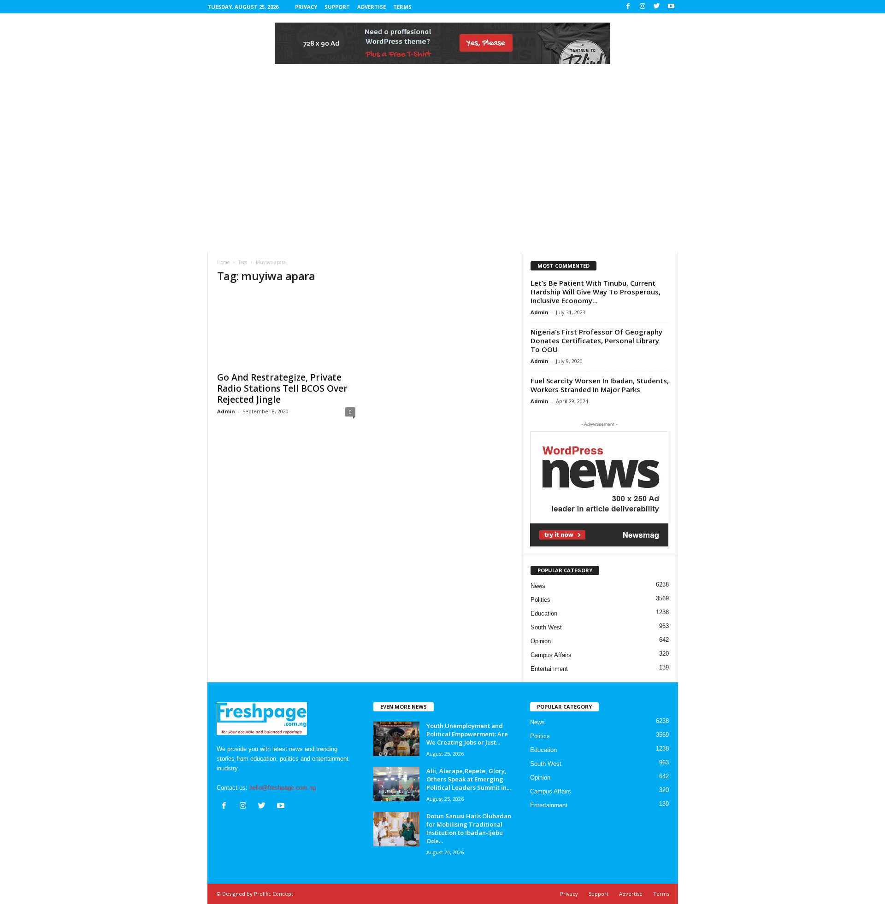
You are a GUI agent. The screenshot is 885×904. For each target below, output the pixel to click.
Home (223, 262)
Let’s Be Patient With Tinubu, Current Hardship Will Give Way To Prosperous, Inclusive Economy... (596, 291)
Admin (226, 411)
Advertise (371, 6)
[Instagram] (642, 6)
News (538, 585)
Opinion (541, 641)
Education (544, 613)
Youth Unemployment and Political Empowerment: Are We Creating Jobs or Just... (467, 734)
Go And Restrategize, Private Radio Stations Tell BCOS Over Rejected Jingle (282, 388)
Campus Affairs (551, 655)
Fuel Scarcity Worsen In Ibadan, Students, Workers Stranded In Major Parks (600, 385)
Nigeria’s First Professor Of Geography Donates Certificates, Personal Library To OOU (596, 340)
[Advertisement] (442, 182)
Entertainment (549, 668)
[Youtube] (671, 6)
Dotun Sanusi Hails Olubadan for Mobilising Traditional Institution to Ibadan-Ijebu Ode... (468, 828)
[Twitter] (656, 6)
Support (337, 6)
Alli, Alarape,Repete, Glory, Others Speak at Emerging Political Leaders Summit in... (468, 779)
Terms (402, 6)
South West (546, 627)
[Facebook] (628, 6)
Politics (540, 599)
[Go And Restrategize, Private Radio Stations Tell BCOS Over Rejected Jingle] (286, 329)
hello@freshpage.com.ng (282, 787)
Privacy (306, 6)
